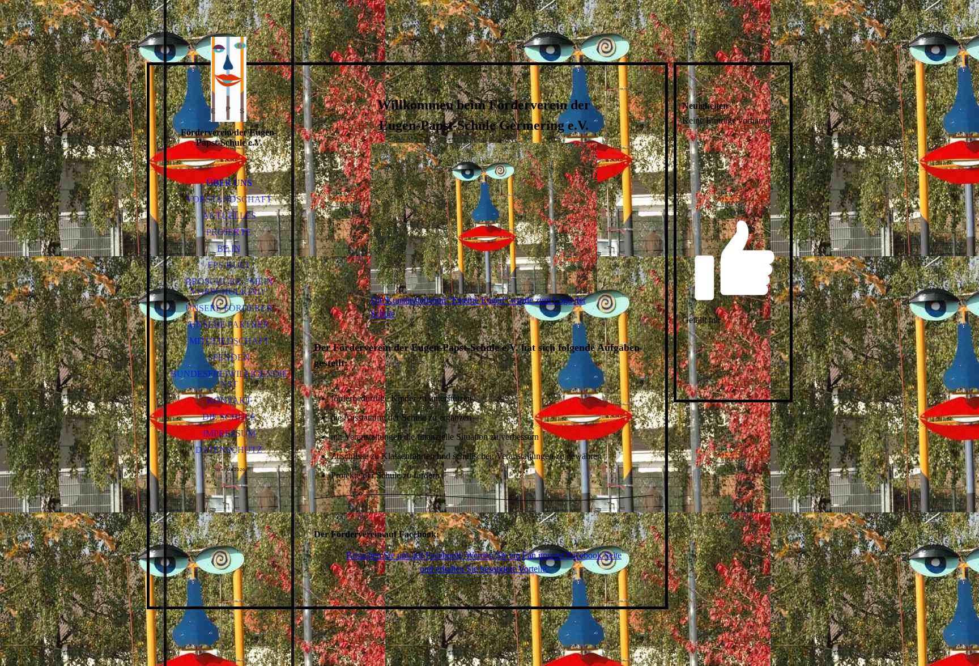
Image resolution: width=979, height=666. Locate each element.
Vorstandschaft (229, 199)
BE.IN (229, 248)
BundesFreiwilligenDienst (229, 379)
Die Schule (229, 417)
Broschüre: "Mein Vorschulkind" (229, 286)
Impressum (229, 433)
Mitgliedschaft (229, 341)
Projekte (229, 232)
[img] (229, 79)
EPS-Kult (228, 265)
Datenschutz (228, 450)
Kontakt (229, 400)
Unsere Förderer (229, 308)
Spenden (229, 357)
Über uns (229, 183)
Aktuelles (229, 215)
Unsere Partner (229, 324)
